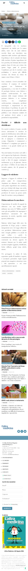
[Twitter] (16, 42)
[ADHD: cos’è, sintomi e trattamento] (14, 391)
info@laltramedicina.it (13, 454)
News (3, 397)
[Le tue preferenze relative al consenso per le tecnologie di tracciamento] (25, 568)
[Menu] (4, 3)
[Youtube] (25, 431)
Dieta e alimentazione (9, 22)
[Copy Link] (12, 42)
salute (4, 273)
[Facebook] (6, 42)
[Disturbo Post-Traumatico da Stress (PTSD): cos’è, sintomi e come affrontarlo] (14, 357)
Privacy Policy (15, 504)
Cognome (5, 494)
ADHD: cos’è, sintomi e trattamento (13, 400)
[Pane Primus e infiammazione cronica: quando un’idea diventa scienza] (14, 299)
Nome (4, 490)
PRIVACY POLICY (7, 475)
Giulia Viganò (10, 33)
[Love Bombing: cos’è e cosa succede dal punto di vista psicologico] (14, 328)
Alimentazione (6, 305)
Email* (4, 485)
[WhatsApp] (19, 42)
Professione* (5, 498)
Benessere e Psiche (7, 334)
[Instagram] (21, 431)
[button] (3, 42)
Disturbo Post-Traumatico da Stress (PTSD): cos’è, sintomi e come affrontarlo (13, 367)
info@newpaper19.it (21, 565)
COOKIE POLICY (7, 478)
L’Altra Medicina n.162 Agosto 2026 (14, 551)
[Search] (24, 3)
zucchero (10, 273)
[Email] (9, 42)
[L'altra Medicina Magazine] (14, 2)
